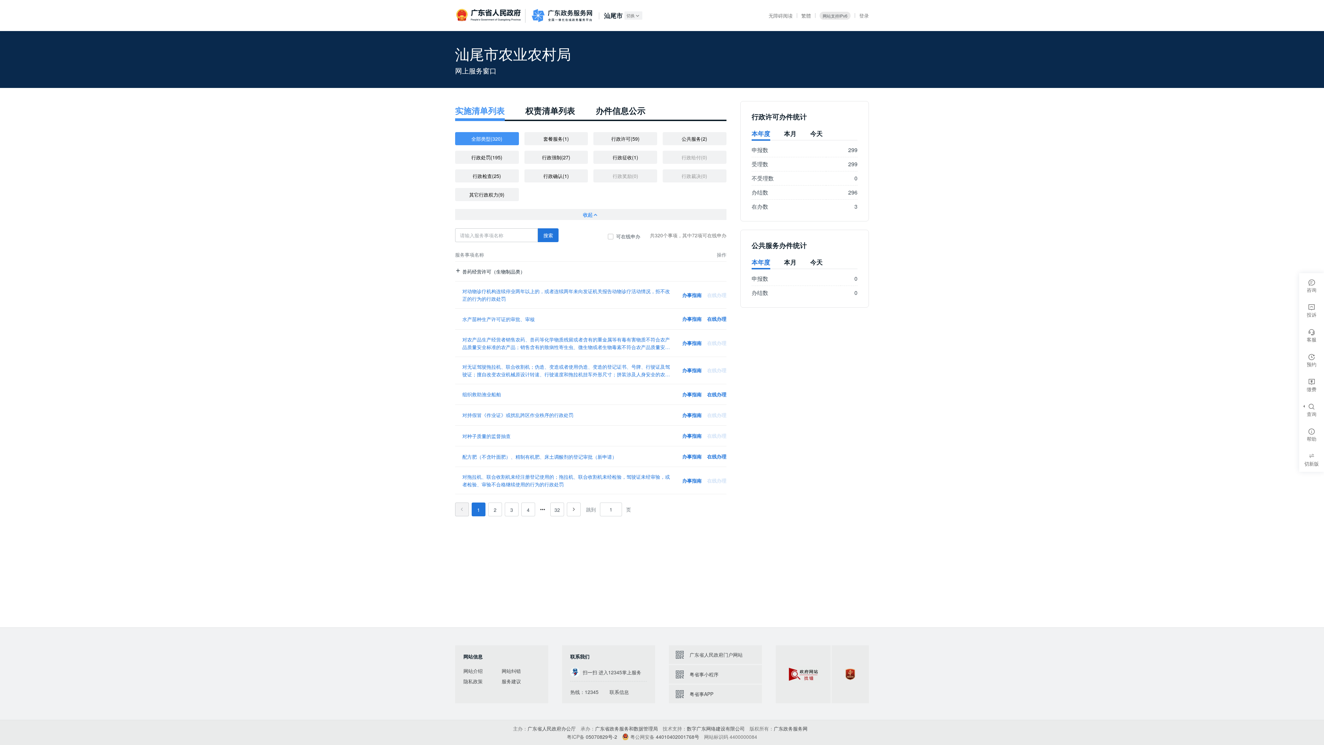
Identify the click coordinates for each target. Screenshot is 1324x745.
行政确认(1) (556, 175)
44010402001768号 (677, 736)
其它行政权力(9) (486, 194)
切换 (630, 15)
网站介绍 (473, 670)
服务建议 (511, 681)
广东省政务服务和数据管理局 (626, 728)
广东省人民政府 (489, 15)
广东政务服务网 (562, 15)
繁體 (806, 15)
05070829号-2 (601, 736)
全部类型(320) (486, 138)
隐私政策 (473, 681)
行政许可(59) (625, 138)
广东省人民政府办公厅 (552, 728)
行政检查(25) (487, 175)
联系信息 (619, 691)
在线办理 (716, 318)
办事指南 (692, 294)
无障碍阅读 (781, 15)
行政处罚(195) (486, 157)
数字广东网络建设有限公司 (716, 728)
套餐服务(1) (556, 138)
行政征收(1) (625, 157)
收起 (588, 214)
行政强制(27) (556, 157)
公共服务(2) (694, 138)
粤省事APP (701, 694)
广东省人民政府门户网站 (716, 654)
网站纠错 (511, 670)
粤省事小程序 (704, 674)
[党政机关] (850, 674)
